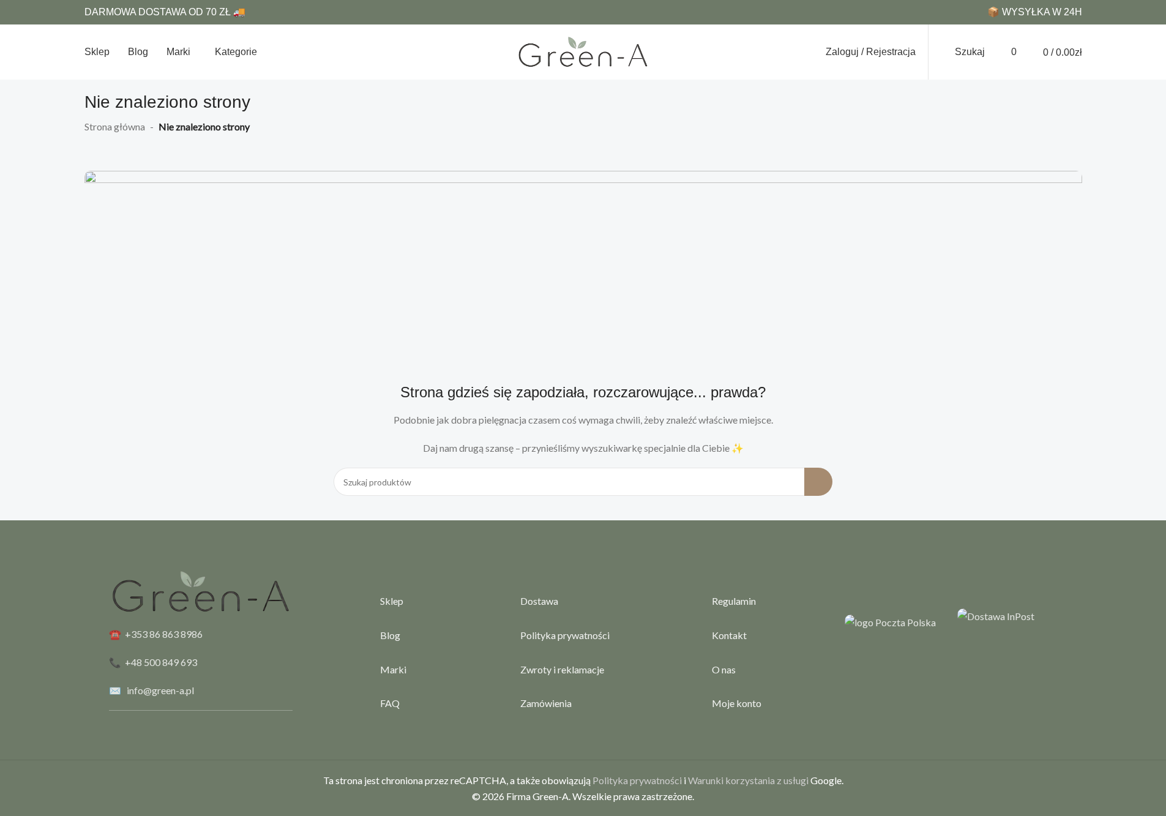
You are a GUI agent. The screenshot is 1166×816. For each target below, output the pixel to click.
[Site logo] (583, 50)
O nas (724, 669)
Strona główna (114, 126)
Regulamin (734, 601)
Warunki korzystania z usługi (748, 780)
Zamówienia (546, 703)
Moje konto (736, 703)
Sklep (391, 601)
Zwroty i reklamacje (562, 669)
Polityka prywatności (565, 635)
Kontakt (729, 635)
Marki (393, 669)
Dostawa (539, 601)
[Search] (818, 482)
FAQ (390, 703)
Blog (390, 635)
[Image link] (583, 270)
